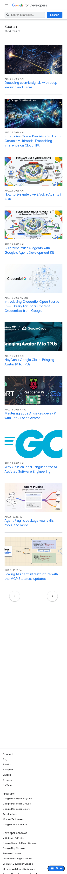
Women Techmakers (13, 819)
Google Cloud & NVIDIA (15, 824)
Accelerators (9, 814)
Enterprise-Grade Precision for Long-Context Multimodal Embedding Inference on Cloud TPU (33, 140)
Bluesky (7, 764)
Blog (5, 759)
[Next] (52, 596)
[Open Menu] (7, 5)
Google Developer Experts (16, 808)
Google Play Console (14, 848)
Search (54, 15)
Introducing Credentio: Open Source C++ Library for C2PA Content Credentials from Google (32, 306)
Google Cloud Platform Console (19, 843)
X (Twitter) (8, 779)
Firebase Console (12, 853)
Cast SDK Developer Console (18, 863)
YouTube (7, 785)
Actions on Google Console (17, 858)
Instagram (8, 769)
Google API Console (13, 837)
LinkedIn (7, 774)
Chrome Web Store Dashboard (19, 869)
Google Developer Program (17, 798)
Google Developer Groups (17, 803)
